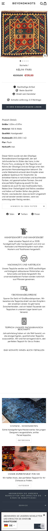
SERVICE (23, 505)
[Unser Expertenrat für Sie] (24, 458)
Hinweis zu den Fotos (24, 206)
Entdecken (24, 440)
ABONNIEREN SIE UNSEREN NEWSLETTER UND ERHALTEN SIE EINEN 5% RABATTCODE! (23, 495)
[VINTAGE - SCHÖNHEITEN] (24, 410)
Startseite (23, 65)
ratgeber (24, 485)
